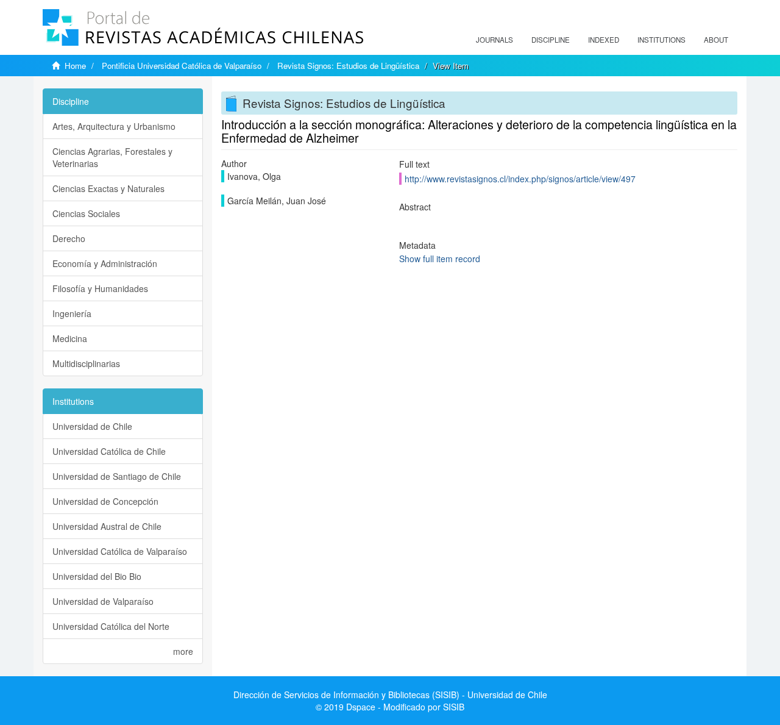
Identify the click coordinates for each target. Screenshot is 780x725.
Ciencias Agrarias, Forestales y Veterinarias (112, 157)
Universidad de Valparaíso (103, 601)
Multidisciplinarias (86, 363)
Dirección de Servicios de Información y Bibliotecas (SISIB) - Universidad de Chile (390, 694)
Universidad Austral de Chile (106, 526)
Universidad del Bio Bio (96, 576)
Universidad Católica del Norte (110, 626)
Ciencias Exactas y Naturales (108, 188)
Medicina (69, 338)
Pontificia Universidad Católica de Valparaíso (181, 65)
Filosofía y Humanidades (100, 288)
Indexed (603, 40)
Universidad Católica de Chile (109, 451)
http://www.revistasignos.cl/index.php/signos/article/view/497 (520, 179)
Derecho (68, 238)
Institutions (661, 40)
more (183, 651)
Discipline (550, 40)
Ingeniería (71, 313)
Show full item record (439, 258)
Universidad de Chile (92, 426)
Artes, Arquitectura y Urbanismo (114, 126)
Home (75, 65)
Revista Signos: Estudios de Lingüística (348, 65)
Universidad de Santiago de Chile (116, 476)
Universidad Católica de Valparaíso (119, 551)
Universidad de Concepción (105, 501)
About (716, 40)
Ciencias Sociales (86, 213)
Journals (494, 40)
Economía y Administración (104, 263)
